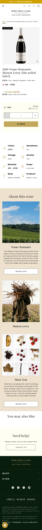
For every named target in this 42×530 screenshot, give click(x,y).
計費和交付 (11, 499)
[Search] (24, 6)
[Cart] (38, 6)
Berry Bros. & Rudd (21, 12)
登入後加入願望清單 (12, 92)
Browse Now (21, 271)
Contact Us (21, 447)
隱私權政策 (21, 499)
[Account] (29, 6)
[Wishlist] (33, 6)
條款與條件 (31, 499)
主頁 (3, 21)
